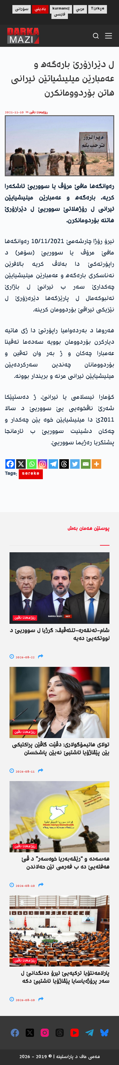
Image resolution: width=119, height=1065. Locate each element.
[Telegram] (53, 464)
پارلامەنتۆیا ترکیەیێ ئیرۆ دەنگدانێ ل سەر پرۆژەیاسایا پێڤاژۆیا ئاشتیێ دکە (65, 977)
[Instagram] (42, 464)
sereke (31, 474)
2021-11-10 (14, 112)
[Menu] (108, 35)
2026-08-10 (25, 886)
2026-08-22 (25, 657)
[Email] (85, 464)
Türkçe (97, 9)
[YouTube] (74, 1033)
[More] (96, 464)
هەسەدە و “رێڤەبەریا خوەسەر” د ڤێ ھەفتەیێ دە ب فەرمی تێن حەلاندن (65, 863)
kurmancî (60, 9)
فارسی (59, 15)
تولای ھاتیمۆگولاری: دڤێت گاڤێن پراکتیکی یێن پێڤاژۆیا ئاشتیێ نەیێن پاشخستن (60, 749)
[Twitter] (75, 464)
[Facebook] (10, 464)
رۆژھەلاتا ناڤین (39, 112)
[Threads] (64, 464)
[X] (21, 464)
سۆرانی (21, 9)
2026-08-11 (25, 771)
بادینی (40, 9)
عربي (80, 9)
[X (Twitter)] (30, 1033)
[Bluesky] (104, 1033)
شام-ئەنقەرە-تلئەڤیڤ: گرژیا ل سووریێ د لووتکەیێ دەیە (59, 635)
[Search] (96, 36)
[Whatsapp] (31, 464)
